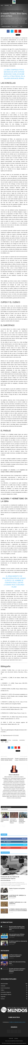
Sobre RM (11, 1038)
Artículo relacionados (6, 807)
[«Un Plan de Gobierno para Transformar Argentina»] (4, 956)
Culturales (3, 11)
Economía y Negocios (6, 992)
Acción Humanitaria (5, 988)
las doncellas (15, 740)
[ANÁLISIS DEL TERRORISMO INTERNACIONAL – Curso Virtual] (23, 815)
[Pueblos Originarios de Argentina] (4, 890)
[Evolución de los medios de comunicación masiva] (14, 865)
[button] (26, 2)
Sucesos (3, 998)
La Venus (9, 740)
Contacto (16, 1038)
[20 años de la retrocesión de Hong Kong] (4, 963)
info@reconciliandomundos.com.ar (17, 1022)
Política (2, 990)
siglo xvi (6, 741)
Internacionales (11, 11)
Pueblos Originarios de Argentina (17, 888)
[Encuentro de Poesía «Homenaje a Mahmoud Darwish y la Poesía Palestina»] (4, 970)
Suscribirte (23, 847)
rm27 (2, 741)
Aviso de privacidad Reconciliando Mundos (14, 1040)
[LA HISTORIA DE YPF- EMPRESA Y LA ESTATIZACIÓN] (4, 897)
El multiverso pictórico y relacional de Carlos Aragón (5, 820)
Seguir (24, 841)
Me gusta (24, 838)
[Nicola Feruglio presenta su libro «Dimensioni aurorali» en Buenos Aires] (4, 928)
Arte (6, 11)
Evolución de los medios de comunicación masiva (10, 877)
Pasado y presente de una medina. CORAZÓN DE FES (21, 759)
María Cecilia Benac (6, 26)
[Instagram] (12, 800)
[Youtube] (19, 1031)
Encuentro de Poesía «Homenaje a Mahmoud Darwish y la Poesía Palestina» (17, 970)
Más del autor (5, 809)
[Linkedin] (15, 800)
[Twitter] (18, 800)
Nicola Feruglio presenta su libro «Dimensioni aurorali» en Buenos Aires (17, 928)
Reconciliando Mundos (18, 11)
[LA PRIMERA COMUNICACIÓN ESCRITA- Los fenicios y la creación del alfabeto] (4, 910)
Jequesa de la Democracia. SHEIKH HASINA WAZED (7, 759)
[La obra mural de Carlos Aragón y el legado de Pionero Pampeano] (14, 815)
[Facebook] (10, 800)
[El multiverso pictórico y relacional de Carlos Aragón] (5, 815)
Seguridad (3, 996)
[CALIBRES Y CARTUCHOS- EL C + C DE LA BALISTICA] (4, 904)
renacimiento (22, 740)
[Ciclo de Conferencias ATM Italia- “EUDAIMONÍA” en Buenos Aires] (4, 936)
